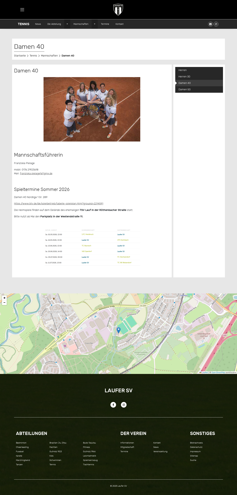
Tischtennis (88, 464)
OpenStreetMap (218, 372)
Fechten (53, 447)
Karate (19, 456)
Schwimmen (55, 460)
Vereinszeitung (160, 451)
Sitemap (194, 456)
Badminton (21, 443)
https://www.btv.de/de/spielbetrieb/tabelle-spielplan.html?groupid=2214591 (58, 203)
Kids (51, 456)
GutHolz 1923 (55, 451)
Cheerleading (22, 447)
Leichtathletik (89, 456)
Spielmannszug (90, 460)
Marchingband (23, 460)
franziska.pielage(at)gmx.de (36, 173)
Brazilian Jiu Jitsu (57, 443)
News (38, 24)
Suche (193, 460)
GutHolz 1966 (89, 451)
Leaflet (204, 372)
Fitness (86, 447)
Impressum (195, 451)
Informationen (127, 443)
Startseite (20, 55)
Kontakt (119, 24)
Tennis (23, 24)
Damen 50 (184, 89)
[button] (119, 330)
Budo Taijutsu (89, 443)
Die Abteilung (54, 24)
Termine (105, 24)
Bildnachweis (196, 443)
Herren (182, 70)
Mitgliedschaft (127, 447)
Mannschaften (81, 24)
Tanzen (19, 464)
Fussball (20, 451)
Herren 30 (184, 76)
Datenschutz (196, 447)
